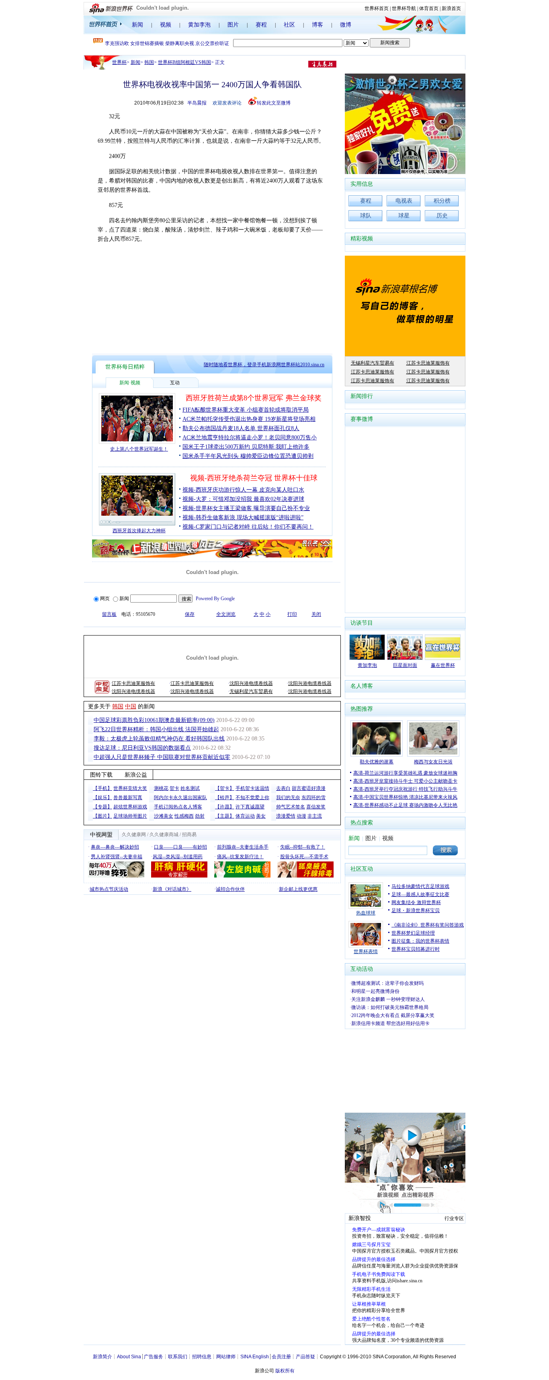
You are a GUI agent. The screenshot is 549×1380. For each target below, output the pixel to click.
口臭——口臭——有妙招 (180, 847)
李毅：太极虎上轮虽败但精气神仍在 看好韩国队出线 (159, 739)
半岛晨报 (197, 103)
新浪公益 (136, 775)
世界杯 (119, 62)
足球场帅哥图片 (130, 816)
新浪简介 (102, 1356)
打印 (292, 614)
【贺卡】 (224, 788)
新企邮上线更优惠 (298, 889)
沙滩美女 (163, 816)
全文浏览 (226, 614)
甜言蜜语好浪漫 (309, 788)
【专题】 (102, 807)
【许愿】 (224, 807)
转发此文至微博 (274, 103)
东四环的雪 (313, 797)
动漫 (301, 816)
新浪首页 (451, 8)
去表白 (283, 788)
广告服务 (153, 1356)
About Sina (129, 1356)
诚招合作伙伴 (230, 889)
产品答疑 (305, 1356)
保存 (190, 614)
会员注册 (281, 1356)
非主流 (314, 816)
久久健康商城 (164, 834)
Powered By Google (215, 598)
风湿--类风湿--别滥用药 (178, 856)
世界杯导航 (404, 8)
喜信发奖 (316, 807)
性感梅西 (184, 816)
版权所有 (285, 1371)
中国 (130, 706)
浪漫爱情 (285, 816)
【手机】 (102, 788)
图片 (233, 25)
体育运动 (245, 816)
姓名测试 (190, 788)
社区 (289, 25)
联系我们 (177, 1356)
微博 (345, 25)
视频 (165, 25)
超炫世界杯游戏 (130, 807)
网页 (105, 598)
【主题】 (224, 816)
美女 (261, 816)
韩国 (149, 62)
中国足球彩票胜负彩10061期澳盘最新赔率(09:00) (154, 720)
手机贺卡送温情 (252, 788)
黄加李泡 (199, 25)
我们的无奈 (288, 797)
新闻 (137, 25)
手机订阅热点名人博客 (178, 807)
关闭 (316, 614)
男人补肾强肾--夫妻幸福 (116, 856)
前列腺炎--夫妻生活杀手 (242, 847)
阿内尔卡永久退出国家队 (180, 797)
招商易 (189, 834)
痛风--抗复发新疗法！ (240, 856)
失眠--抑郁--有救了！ (302, 847)
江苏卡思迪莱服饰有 (133, 683)
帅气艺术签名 (290, 807)
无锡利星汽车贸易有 (251, 691)
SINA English (254, 1356)
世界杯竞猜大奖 (130, 788)
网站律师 (226, 1356)
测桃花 (161, 788)
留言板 (109, 614)
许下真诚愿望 (250, 807)
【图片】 (102, 816)
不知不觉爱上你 (252, 797)
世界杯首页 (377, 8)
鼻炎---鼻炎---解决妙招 (115, 847)
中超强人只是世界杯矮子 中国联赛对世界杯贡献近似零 (162, 757)
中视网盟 (101, 835)
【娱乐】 (102, 797)
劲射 (200, 816)
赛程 (261, 25)
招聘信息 (201, 1356)
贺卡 (174, 788)
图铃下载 (101, 775)
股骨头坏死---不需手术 (304, 856)
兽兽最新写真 (127, 797)
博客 (317, 25)
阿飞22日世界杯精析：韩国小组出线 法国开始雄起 (156, 729)
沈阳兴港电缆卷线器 (251, 683)
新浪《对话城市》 (172, 889)
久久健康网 (134, 834)
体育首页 (428, 8)
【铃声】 (224, 797)
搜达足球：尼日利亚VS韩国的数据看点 (142, 748)
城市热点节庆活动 (109, 889)
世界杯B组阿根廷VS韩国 (184, 62)
